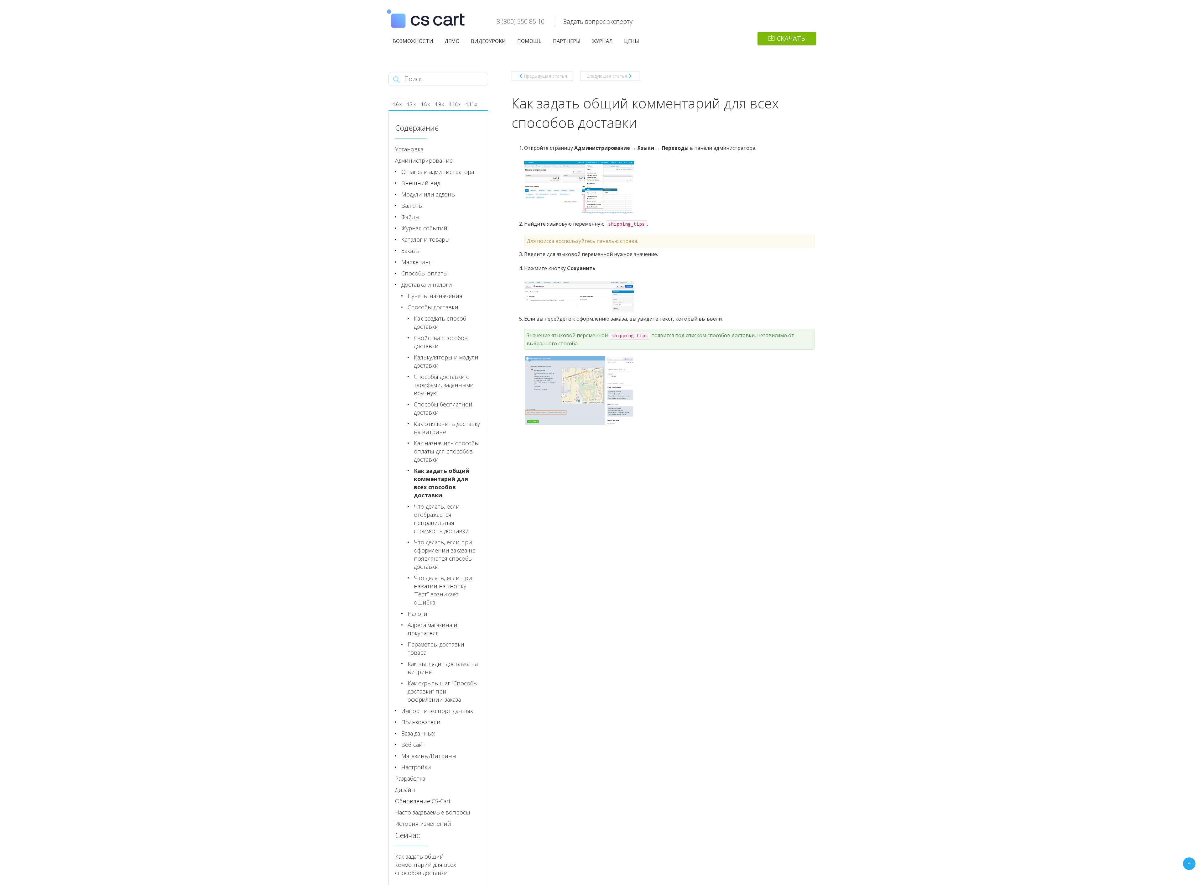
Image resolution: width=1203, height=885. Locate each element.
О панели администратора (437, 171)
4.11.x (471, 104)
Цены (631, 41)
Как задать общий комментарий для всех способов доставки (441, 483)
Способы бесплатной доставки (443, 408)
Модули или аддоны (428, 194)
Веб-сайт (413, 744)
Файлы (410, 217)
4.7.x (411, 104)
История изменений (423, 823)
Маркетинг (416, 262)
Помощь (529, 41)
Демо (452, 41)
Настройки (416, 767)
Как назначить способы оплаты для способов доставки (446, 451)
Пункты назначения (435, 296)
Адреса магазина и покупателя (432, 629)
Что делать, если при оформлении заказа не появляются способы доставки (445, 554)
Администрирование (424, 160)
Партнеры (567, 41)
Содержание (417, 128)
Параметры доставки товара (436, 648)
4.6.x (397, 104)
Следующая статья (606, 76)
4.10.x (455, 104)
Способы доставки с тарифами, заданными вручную (444, 385)
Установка (409, 149)
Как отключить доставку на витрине (447, 428)
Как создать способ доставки (440, 322)
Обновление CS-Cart (422, 801)
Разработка (410, 778)
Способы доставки (433, 307)
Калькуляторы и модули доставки (446, 361)
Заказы (410, 250)
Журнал (602, 41)
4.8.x (425, 104)
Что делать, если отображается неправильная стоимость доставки (441, 519)
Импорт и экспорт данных (437, 711)
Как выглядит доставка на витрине (443, 668)
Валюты (412, 205)
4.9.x (439, 104)
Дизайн (405, 789)
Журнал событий (424, 228)
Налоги (417, 613)
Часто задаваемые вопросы (432, 812)
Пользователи (420, 722)
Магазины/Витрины (428, 756)
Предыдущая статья (545, 76)
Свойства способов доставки (441, 342)
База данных (418, 733)
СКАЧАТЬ (791, 38)
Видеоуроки (488, 41)
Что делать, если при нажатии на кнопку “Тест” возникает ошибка (443, 590)
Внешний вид (420, 183)
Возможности (413, 41)
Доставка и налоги (426, 284)
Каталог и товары (425, 239)
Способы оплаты (424, 273)
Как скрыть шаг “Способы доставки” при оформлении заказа (443, 691)
